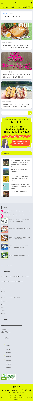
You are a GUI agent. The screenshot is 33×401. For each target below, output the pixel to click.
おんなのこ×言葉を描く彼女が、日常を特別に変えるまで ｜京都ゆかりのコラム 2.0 (20, 186)
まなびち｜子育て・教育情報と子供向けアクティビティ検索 (15, 276)
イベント (18, 7)
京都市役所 (8, 352)
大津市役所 (8, 356)
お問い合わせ (20, 392)
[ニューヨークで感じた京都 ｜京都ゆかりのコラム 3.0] (6, 171)
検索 (30, 113)
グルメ (8, 7)
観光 (12, 7)
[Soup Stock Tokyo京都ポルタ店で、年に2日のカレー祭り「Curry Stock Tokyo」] (6, 179)
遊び (3, 314)
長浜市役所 (8, 364)
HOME (17, 387)
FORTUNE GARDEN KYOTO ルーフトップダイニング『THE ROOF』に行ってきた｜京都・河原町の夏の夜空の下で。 (20, 163)
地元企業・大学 (26, 7)
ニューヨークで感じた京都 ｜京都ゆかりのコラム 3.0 (20, 170)
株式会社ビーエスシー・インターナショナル (11, 325)
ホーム (2, 7)
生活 (3, 304)
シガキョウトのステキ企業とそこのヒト (11, 297)
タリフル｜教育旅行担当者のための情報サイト (12, 281)
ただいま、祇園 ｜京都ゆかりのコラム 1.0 (20, 193)
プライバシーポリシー (16, 395)
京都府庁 (8, 349)
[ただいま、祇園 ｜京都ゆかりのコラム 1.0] (6, 194)
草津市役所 (8, 360)
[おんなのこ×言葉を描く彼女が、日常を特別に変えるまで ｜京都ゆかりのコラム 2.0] (6, 186)
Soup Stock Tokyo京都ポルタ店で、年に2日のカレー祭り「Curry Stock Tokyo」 (20, 178)
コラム (4, 294)
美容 (3, 307)
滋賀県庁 (8, 345)
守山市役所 (8, 367)
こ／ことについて (8, 265)
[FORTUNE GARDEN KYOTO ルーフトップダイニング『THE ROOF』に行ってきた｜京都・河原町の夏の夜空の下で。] (6, 162)
